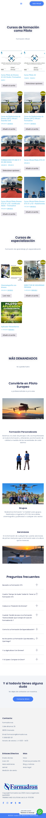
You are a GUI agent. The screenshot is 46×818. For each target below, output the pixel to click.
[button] (21, 3)
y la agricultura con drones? (13, 650)
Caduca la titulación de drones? (14, 606)
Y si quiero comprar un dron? (13, 660)
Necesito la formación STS (12, 585)
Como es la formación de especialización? (18, 629)
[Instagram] (7, 803)
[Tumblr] (15, 803)
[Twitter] (11, 803)
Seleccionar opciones (34, 83)
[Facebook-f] (3, 803)
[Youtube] (20, 803)
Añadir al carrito (9, 86)
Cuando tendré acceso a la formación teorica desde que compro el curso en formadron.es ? (17, 617)
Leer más (6, 296)
